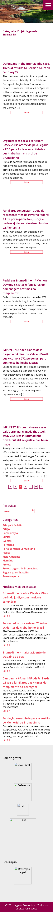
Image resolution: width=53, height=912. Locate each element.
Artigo (6, 529)
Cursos (6, 537)
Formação (8, 544)
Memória (8, 560)
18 (36, 487)
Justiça (6, 552)
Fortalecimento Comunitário (19, 548)
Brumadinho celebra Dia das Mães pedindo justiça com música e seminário (25, 597)
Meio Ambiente (11, 556)
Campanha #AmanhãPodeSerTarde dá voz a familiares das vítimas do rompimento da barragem (26, 682)
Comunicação (10, 533)
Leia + (26, 112)
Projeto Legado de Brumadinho (20, 568)
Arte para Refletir (12, 525)
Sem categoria (11, 576)
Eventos (7, 541)
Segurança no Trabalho (16, 572)
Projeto (7, 564)
